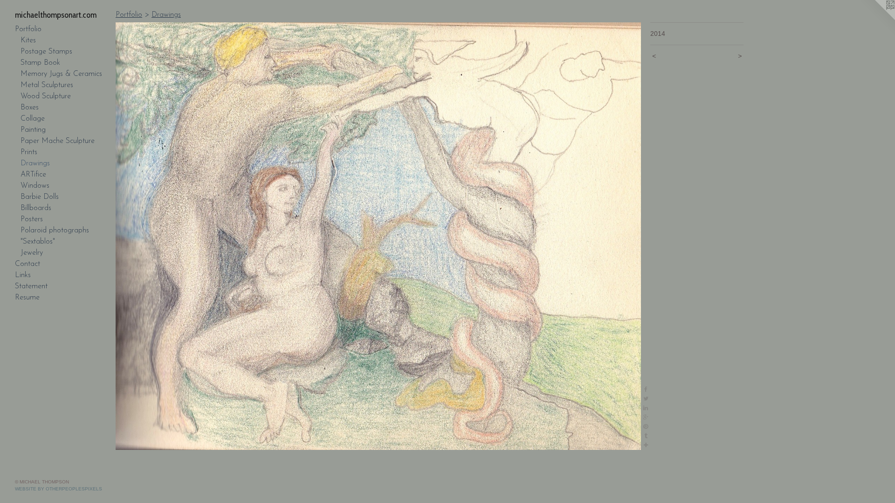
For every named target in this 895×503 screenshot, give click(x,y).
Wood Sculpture (46, 96)
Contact (27, 264)
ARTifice (33, 174)
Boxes (30, 107)
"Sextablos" (38, 241)
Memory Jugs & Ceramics (61, 74)
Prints (29, 152)
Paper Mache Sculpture (58, 141)
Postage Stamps (46, 51)
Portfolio (28, 29)
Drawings (35, 163)
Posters (32, 219)
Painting (33, 130)
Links (23, 275)
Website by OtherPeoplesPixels (58, 488)
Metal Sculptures (47, 85)
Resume (27, 297)
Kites (28, 40)
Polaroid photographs (55, 230)
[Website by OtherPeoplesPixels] (876, 18)
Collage (33, 118)
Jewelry (32, 253)
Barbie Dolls (40, 197)
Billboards (36, 208)
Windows (35, 186)
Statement (31, 286)
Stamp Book (40, 63)
